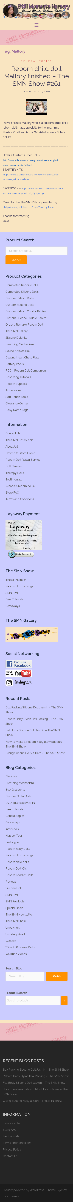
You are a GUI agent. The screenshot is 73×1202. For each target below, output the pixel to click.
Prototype (12, 842)
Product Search (16, 993)
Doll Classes (13, 466)
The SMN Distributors (19, 440)
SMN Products (14, 901)
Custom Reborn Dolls (19, 298)
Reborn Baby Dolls (17, 848)
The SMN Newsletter (19, 914)
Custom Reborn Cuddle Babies (25, 311)
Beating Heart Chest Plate (22, 357)
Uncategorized (15, 934)
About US (11, 446)
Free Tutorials (14, 599)
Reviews (10, 881)
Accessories (13, 390)
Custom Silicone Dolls (19, 304)
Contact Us (12, 433)
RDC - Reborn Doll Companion (25, 370)
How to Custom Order (20, 453)
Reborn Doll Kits (16, 868)
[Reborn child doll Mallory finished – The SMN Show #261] (36, 107)
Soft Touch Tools (16, 397)
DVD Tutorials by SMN (20, 802)
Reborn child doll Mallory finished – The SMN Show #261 (36, 76)
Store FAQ (12, 492)
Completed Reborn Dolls (21, 285)
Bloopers (11, 776)
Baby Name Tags (16, 410)
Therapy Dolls (14, 473)
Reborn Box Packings (19, 586)
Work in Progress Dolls (20, 947)
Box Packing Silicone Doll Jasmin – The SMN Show (36, 1069)
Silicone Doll (13, 888)
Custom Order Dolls (18, 796)
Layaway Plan (12, 1123)
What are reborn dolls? (20, 486)
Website (10, 941)
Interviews (12, 829)
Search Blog (14, 968)
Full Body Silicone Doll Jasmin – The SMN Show (34, 1082)
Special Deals (14, 908)
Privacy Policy (12, 1149)
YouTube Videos (16, 954)
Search (16, 259)
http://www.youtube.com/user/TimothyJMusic (29, 207)
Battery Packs (14, 364)
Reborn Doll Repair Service (22, 459)
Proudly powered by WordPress (23, 1190)
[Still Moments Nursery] (36, 11)
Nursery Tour (13, 835)
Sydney (62, 1190)
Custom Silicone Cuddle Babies (25, 318)
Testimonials (13, 479)
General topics (36, 61)
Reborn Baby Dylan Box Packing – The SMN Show (36, 1076)
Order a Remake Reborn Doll (24, 324)
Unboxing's (12, 927)
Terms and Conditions (19, 499)
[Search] (64, 1000)
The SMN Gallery (16, 331)
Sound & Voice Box (17, 351)
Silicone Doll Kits (16, 337)
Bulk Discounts (15, 789)
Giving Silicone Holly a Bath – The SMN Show (35, 753)
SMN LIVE (12, 593)
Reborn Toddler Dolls (19, 875)
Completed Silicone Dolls (22, 291)
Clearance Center (16, 403)
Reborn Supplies (16, 384)
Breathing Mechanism (19, 344)
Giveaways (12, 606)
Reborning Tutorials (18, 377)
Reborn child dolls (17, 862)
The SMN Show (15, 579)
